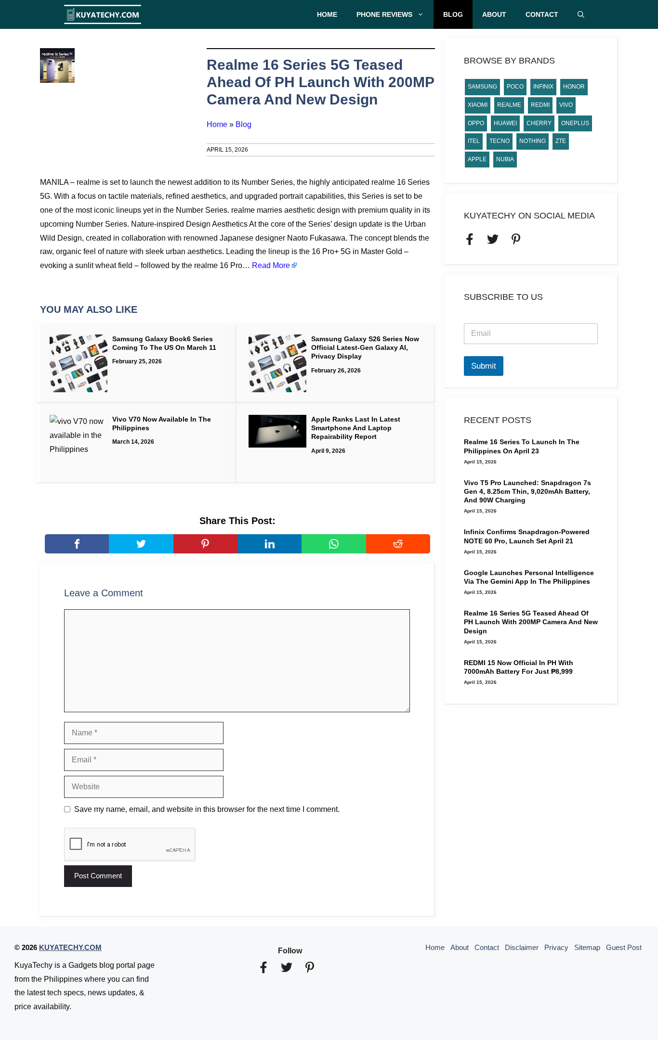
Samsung (482, 86)
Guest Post (624, 947)
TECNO (499, 141)
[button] (581, 14)
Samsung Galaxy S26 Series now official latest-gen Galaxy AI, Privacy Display (365, 347)
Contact (542, 14)
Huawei (505, 123)
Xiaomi (477, 105)
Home (327, 14)
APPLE (477, 159)
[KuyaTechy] (102, 14)
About (494, 14)
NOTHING (532, 141)
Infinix (543, 86)
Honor (574, 86)
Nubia (505, 159)
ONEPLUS (575, 123)
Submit (483, 366)
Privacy (556, 947)
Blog (453, 14)
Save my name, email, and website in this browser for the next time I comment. (207, 809)
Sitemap (587, 947)
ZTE (560, 141)
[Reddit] (398, 543)
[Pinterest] (205, 543)
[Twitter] (141, 543)
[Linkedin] (269, 543)
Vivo (566, 105)
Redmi (540, 105)
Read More (271, 265)
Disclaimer (522, 947)
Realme (509, 105)
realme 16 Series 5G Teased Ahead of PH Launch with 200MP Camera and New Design (531, 621)
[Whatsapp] (334, 543)
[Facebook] (77, 543)
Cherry (539, 123)
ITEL (474, 141)
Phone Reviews (384, 14)
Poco (515, 86)
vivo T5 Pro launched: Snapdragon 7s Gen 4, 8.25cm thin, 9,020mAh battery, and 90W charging (527, 491)
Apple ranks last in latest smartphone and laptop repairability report (355, 427)
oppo (476, 123)
